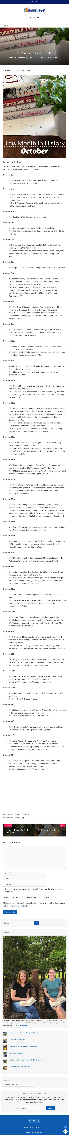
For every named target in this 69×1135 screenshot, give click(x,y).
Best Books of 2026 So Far (19, 1067)
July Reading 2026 (16, 1053)
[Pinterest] (37, 17)
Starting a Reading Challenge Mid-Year (24, 1033)
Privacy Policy (28, 1127)
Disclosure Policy (40, 1127)
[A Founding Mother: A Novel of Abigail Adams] (5, 1062)
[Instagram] (34, 17)
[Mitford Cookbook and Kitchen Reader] (5, 1049)
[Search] (36, 923)
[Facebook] (30, 17)
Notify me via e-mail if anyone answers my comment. (26, 897)
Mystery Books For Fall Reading (17, 831)
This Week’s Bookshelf (18, 1040)
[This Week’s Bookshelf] (5, 1042)
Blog (8, 814)
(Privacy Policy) (20, 906)
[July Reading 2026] (5, 1055)
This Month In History (20, 814)
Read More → (25, 1025)
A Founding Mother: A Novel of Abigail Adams (26, 1060)
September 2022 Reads (48, 830)
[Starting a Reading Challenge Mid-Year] (5, 1035)
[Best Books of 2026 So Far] (5, 1069)
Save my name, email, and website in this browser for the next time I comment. (34, 890)
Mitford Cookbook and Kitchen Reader (23, 1046)
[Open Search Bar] (66, 25)
